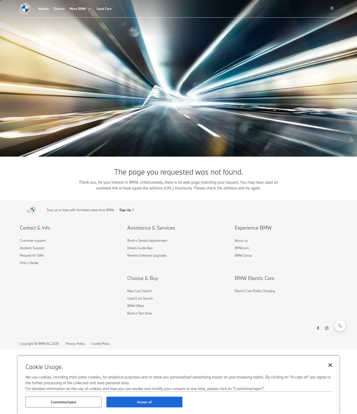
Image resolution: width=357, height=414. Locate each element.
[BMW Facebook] (318, 329)
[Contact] (340, 325)
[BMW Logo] (25, 8)
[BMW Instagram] (327, 329)
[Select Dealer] (332, 8)
